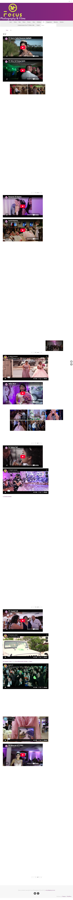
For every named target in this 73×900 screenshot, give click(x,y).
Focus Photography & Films (21, 661)
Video (7, 30)
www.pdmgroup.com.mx (50, 890)
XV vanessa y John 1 (7, 661)
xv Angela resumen (7, 496)
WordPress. (69, 896)
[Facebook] (71, 1)
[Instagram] (69, 1)
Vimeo (30, 661)
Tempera (64, 896)
